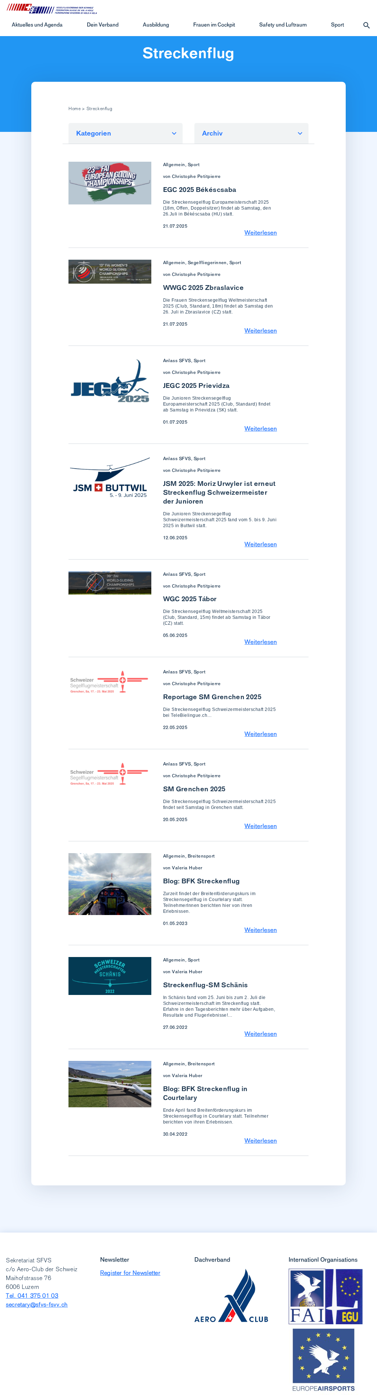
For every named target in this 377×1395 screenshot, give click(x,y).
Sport (337, 24)
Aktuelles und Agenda (37, 24)
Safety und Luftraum (283, 24)
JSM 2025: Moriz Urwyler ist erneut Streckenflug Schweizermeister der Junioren (219, 492)
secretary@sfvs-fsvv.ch (37, 1304)
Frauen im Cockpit (214, 24)
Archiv (212, 133)
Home (74, 109)
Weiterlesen (260, 232)
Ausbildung (156, 24)
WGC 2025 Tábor (190, 598)
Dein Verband (103, 24)
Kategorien (93, 133)
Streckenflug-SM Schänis (205, 984)
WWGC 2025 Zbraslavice (203, 287)
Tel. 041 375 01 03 (32, 1296)
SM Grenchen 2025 (194, 788)
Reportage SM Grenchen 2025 (212, 696)
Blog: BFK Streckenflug (201, 881)
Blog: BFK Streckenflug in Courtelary (205, 1093)
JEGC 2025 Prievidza (196, 385)
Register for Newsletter (130, 1273)
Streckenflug (188, 53)
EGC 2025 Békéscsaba (199, 189)
